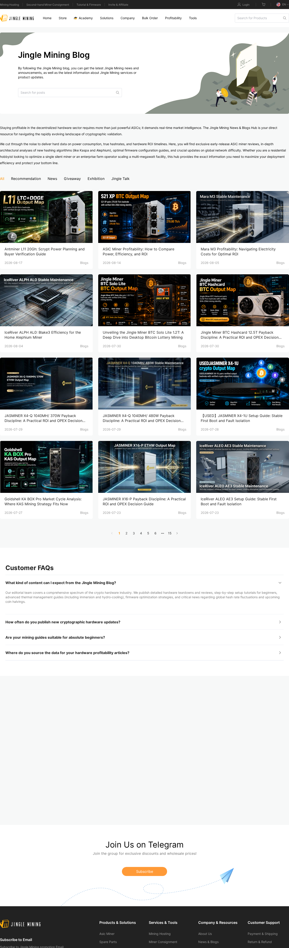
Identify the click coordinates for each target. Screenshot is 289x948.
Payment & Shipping (263, 934)
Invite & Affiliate (118, 4)
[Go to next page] (177, 533)
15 (170, 533)
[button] (144, 582)
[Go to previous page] (112, 533)
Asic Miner (106, 934)
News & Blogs (208, 942)
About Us (205, 934)
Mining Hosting (9, 4)
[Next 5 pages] (162, 533)
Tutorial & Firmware (89, 4)
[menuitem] (47, 18)
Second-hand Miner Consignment (47, 4)
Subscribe (144, 871)
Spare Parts (108, 942)
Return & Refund (260, 942)
